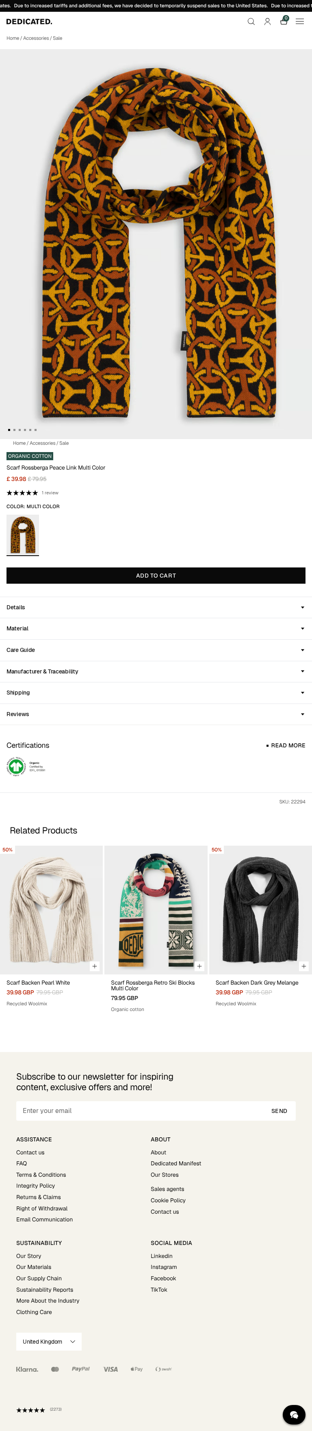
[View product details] (51, 990)
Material (17, 628)
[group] (51, 929)
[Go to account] (267, 21)
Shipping (18, 692)
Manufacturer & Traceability (42, 671)
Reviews (17, 714)
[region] (156, 929)
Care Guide (20, 650)
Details (15, 607)
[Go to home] (29, 21)
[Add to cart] (95, 966)
